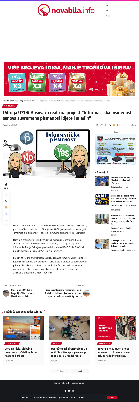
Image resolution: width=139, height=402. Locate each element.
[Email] (114, 125)
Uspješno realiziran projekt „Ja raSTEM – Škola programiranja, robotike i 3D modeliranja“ (69, 352)
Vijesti (120, 205)
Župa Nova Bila (130, 205)
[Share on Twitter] (110, 125)
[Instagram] (73, 391)
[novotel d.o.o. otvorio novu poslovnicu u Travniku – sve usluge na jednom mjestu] (115, 328)
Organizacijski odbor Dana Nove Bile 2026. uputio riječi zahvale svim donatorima (123, 199)
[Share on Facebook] (105, 125)
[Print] (118, 125)
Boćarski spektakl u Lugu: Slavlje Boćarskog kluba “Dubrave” (122, 180)
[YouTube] (69, 391)
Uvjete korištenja (77, 397)
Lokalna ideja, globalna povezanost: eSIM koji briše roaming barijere (21, 352)
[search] (120, 5)
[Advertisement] (69, 40)
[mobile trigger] (5, 10)
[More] (122, 125)
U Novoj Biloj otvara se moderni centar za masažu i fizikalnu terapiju (123, 243)
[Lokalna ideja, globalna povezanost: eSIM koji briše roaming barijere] (23, 328)
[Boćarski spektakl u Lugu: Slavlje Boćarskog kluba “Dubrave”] (102, 181)
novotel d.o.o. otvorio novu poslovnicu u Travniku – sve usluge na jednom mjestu (113, 352)
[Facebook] (65, 391)
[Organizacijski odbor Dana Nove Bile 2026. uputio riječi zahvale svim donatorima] (102, 199)
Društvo (114, 205)
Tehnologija (9, 106)
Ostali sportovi (116, 187)
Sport (126, 187)
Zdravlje (127, 228)
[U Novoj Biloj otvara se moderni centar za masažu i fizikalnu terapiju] (102, 244)
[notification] (121, 11)
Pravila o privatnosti (60, 397)
